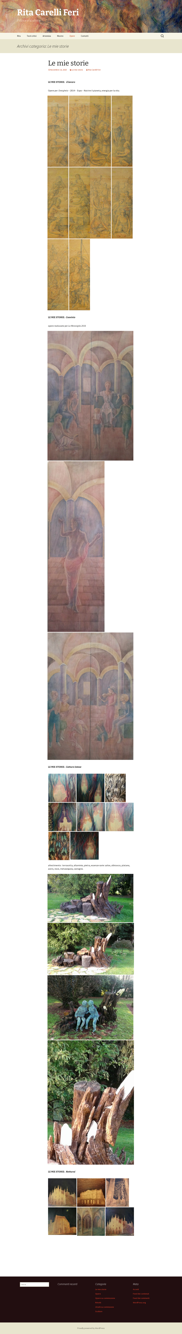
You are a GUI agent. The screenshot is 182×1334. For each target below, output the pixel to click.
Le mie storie (68, 63)
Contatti (84, 36)
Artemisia (47, 36)
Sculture (98, 1311)
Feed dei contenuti (141, 1293)
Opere (72, 36)
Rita (19, 36)
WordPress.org (139, 1302)
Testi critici (32, 36)
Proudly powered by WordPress (91, 1328)
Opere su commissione (105, 1298)
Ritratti (98, 1302)
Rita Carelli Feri (94, 69)
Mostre (60, 36)
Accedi (136, 1289)
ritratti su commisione (104, 1307)
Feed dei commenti (141, 1298)
